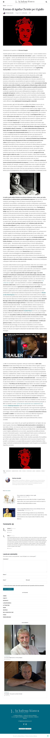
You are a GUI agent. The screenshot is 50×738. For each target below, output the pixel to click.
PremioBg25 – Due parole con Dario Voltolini (13, 693)
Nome (5, 574)
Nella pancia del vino (8, 612)
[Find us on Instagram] (26, 724)
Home (4, 5)
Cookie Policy (28, 728)
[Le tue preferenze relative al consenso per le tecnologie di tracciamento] (48, 736)
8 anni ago (14, 528)
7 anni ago (12, 535)
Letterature (9, 5)
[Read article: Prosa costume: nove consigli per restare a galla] (9, 499)
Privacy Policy (22, 728)
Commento (6, 559)
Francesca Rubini (21, 510)
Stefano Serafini (16, 478)
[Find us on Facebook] (23, 724)
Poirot (5, 472)
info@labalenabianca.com (25, 721)
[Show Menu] (3, 2)
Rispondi (9, 532)
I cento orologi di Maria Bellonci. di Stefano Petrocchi (31, 508)
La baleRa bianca (7, 602)
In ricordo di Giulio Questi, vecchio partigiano (13, 657)
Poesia (4, 614)
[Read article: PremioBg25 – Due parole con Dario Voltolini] (25, 676)
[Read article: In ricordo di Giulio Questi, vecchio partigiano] (25, 640)
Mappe (4, 607)
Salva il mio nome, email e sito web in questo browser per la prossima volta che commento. (24, 585)
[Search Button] (46, 2)
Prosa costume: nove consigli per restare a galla (26, 495)
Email (4, 580)
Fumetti (5, 598)
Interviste (5, 600)
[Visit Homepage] (25, 2)
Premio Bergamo (7, 617)
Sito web (28, 580)
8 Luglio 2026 (28, 510)
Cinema (4, 595)
